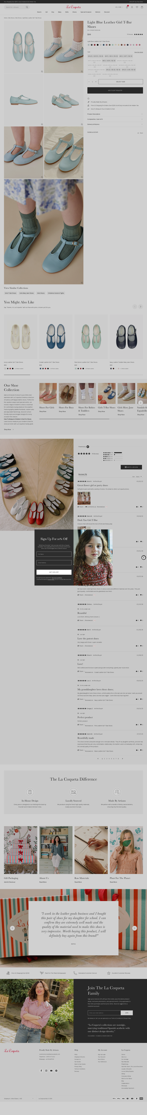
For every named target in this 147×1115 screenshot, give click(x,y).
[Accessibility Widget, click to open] (144, 557)
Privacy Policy (51, 579)
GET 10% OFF (54, 572)
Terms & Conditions (57, 577)
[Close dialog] (110, 532)
